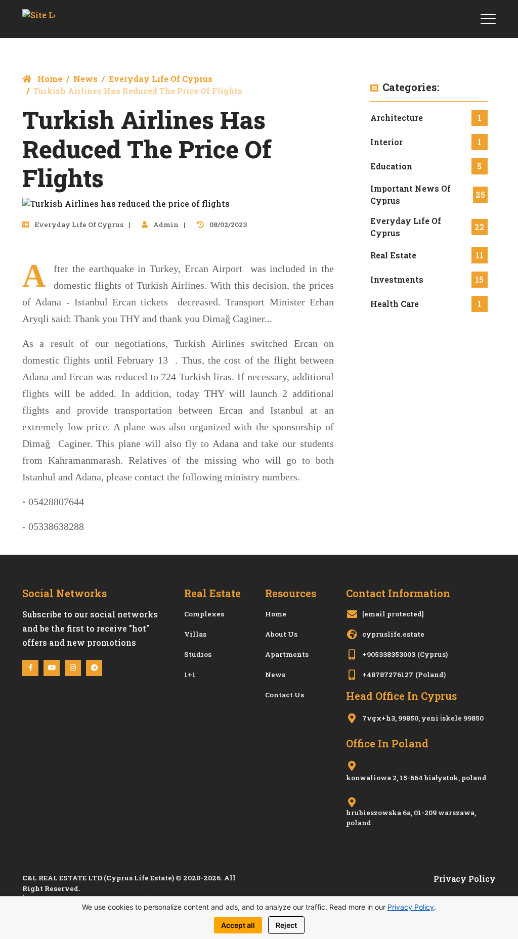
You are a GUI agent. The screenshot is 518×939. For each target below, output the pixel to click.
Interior (386, 142)
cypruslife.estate (393, 634)
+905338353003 (388, 654)
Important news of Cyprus (410, 194)
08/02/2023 (227, 224)
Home (48, 78)
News (85, 78)
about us (281, 634)
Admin (165, 224)
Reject (286, 925)
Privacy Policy (465, 878)
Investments (396, 279)
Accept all (238, 925)
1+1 (190, 674)
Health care (394, 303)
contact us (284, 694)
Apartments (287, 654)
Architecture (396, 117)
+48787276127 (387, 674)
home (275, 613)
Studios (197, 654)
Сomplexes (204, 613)
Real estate (393, 255)
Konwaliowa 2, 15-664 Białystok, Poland (416, 777)
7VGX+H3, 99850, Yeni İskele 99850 (423, 718)
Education (391, 166)
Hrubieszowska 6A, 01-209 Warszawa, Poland (411, 817)
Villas (195, 634)
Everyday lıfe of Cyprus (160, 78)
